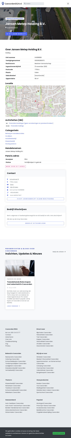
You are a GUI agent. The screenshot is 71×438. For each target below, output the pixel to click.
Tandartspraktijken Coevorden (15, 364)
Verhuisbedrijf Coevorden (14, 370)
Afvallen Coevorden (43, 344)
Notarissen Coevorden (13, 386)
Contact (8, 335)
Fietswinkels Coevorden (45, 335)
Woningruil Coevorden (44, 403)
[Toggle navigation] (68, 3)
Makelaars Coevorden (12, 392)
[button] (35, 101)
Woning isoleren (10, 144)
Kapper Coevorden (43, 339)
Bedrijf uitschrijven (35, 223)
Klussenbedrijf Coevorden (14, 383)
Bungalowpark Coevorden (45, 372)
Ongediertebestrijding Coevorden (48, 412)
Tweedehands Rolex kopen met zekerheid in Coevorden (19, 283)
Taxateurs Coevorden (12, 388)
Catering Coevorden (12, 359)
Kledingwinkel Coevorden (45, 388)
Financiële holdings (17, 126)
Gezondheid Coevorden (45, 341)
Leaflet (54, 116)
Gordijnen (8, 136)
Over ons (8, 339)
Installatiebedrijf (10, 139)
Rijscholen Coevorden (44, 333)
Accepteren (58, 433)
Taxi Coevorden (42, 337)
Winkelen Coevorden (44, 357)
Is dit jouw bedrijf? (16, 34)
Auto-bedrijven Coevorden (14, 403)
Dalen (12, 184)
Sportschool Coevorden (45, 392)
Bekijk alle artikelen (58, 252)
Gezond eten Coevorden (45, 346)
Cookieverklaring (11, 341)
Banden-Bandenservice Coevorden (17, 408)
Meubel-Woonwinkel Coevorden (48, 359)
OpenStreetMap (61, 116)
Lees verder (12, 306)
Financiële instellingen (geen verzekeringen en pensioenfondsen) (31, 123)
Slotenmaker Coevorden (13, 412)
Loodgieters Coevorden (13, 366)
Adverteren (9, 337)
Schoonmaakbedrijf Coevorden (16, 390)
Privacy (7, 346)
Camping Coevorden (44, 366)
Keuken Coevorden (43, 383)
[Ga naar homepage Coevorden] (11, 3)
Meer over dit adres (15, 166)
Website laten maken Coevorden (48, 390)
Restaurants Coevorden (13, 357)
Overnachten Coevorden (45, 368)
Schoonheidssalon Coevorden (15, 361)
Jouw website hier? (15, 195)
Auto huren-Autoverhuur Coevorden (17, 406)
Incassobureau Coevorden (46, 408)
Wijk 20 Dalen (14, 187)
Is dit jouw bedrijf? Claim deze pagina (35, 199)
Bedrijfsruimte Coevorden (45, 410)
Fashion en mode (14, 279)
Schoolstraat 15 (12, 28)
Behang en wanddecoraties (15, 18)
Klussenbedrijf (10, 141)
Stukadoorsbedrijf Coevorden (15, 368)
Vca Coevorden (42, 386)
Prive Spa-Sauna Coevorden (46, 406)
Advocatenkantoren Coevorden (16, 410)
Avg (6, 344)
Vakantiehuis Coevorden (45, 370)
